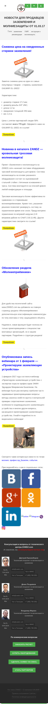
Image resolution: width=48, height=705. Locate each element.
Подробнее (8, 134)
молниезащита (30, 34)
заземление (18, 31)
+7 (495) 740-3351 (31, 575)
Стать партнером (24, 670)
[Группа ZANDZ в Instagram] (3, 528)
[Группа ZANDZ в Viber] (41, 516)
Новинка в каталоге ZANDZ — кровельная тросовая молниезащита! (22, 153)
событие (33, 460)
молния (5, 460)
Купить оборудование (24, 653)
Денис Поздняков (29, 584)
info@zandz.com (17, 569)
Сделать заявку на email (24, 662)
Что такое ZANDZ (14, 690)
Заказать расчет (24, 644)
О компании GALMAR (31, 690)
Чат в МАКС (29, 571)
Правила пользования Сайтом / (24, 693)
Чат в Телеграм (17, 575)
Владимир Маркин (28, 611)
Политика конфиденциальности (24, 697)
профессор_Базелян (19, 460)
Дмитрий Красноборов (28, 558)
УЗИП (27, 31)
